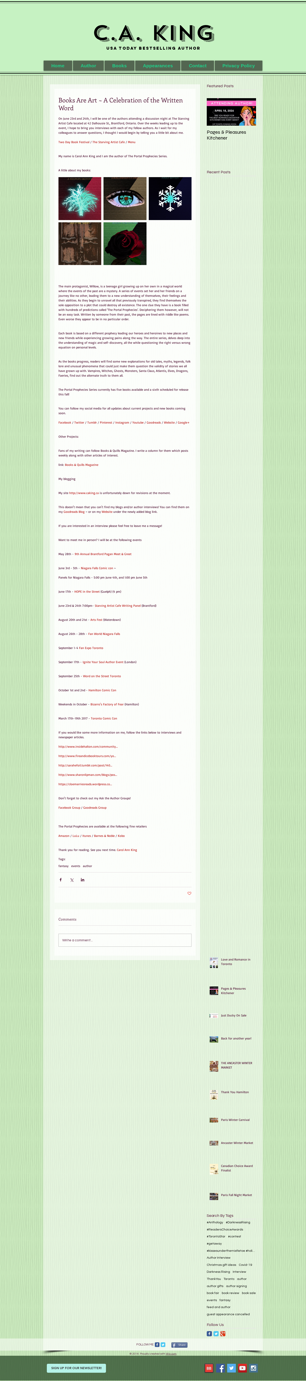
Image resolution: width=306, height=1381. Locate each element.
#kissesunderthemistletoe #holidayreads (231, 1250)
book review (230, 1293)
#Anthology (215, 1222)
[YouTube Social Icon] (242, 1368)
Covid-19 (245, 1264)
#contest (234, 1236)
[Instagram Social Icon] (253, 1368)
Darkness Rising (218, 1271)
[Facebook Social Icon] (220, 1368)
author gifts (215, 1286)
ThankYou (214, 1279)
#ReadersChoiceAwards (225, 1229)
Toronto (229, 1279)
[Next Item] (249, 111)
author (87, 866)
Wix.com (171, 1353)
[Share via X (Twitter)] (71, 880)
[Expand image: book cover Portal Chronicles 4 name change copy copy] (79, 198)
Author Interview (219, 1257)
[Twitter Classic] (216, 1333)
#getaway (214, 1243)
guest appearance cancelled (228, 1314)
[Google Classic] (222, 1333)
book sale (249, 1293)
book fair (213, 1293)
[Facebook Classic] (209, 1333)
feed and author (219, 1307)
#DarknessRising (238, 1222)
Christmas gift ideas (221, 1264)
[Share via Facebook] (60, 880)
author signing (236, 1286)
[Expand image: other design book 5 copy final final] (124, 243)
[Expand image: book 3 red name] (170, 198)
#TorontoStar (216, 1236)
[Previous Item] (214, 111)
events (75, 866)
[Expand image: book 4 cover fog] (79, 243)
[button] (119, 66)
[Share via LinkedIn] (82, 880)
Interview (239, 1271)
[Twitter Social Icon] (231, 1368)
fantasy (63, 866)
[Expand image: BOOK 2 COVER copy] (124, 198)
